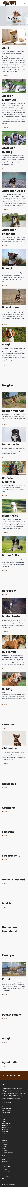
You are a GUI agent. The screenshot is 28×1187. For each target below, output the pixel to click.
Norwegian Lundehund (7, 1152)
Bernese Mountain (6, 1127)
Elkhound (4, 1148)
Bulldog (4, 1139)
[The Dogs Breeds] (9, 3)
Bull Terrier (4, 1137)
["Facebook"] (3, 1075)
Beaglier (4, 1121)
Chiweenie (4, 1144)
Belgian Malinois (6, 1123)
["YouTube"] (19, 1075)
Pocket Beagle (5, 1158)
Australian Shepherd (7, 1114)
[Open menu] (24, 3)
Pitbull (3, 1156)
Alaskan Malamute (6, 1108)
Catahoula (4, 1140)
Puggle (3, 1159)
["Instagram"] (11, 1075)
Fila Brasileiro (5, 1150)
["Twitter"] (7, 1075)
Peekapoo (4, 1154)
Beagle (3, 1119)
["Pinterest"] (15, 1075)
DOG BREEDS (5, 1170)
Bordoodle (4, 1133)
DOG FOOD (5, 1174)
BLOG (3, 1178)
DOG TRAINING (5, 1176)
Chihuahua (5, 1142)
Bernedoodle (5, 1125)
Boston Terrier (5, 1135)
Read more (5, 75)
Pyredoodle (5, 1161)
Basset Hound (5, 1118)
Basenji (3, 1116)
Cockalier (4, 1146)
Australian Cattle (6, 1112)
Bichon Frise (5, 1129)
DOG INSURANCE (6, 1172)
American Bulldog (6, 1110)
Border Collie (5, 1131)
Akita (3, 1106)
